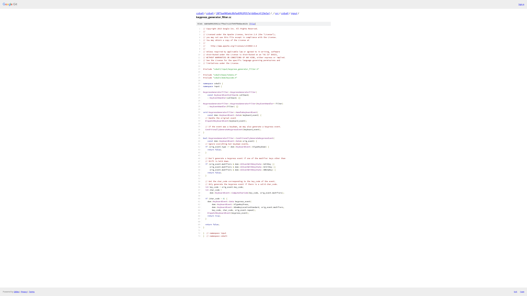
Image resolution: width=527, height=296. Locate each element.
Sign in (521, 4)
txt (515, 291)
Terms (32, 291)
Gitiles (16, 291)
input (294, 13)
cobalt (200, 13)
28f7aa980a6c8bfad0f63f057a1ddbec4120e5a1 (243, 13)
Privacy (24, 291)
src (277, 13)
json (522, 291)
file (252, 24)
